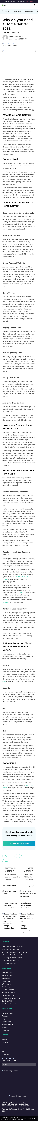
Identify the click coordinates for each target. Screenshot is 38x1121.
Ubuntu (5, 602)
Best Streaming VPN (8, 992)
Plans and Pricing (7, 1013)
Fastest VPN (6, 978)
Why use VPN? (7, 975)
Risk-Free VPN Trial (8, 990)
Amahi (5, 579)
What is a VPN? (7, 973)
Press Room (6, 1030)
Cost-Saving (6, 987)
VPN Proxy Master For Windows (12, 946)
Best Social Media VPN (9, 1004)
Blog (3, 1019)
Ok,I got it (32, 1118)
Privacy (23, 856)
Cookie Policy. (18, 1119)
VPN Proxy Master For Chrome (12, 958)
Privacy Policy (6, 1021)
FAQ (3, 1051)
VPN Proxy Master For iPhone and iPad (14, 952)
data (4, 681)
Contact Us (5, 1054)
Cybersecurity (10, 856)
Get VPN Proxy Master (19, 843)
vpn (6, 861)
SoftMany (5, 1042)
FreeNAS (24, 577)
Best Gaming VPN (8, 995)
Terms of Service (7, 1024)
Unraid (17, 577)
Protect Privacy (7, 981)
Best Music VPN (7, 1001)
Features (5, 1016)
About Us (5, 1027)
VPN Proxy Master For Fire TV (12, 960)
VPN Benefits (6, 984)
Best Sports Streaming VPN (11, 998)
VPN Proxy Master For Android (12, 955)
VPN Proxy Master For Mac (10, 949)
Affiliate (4, 1039)
